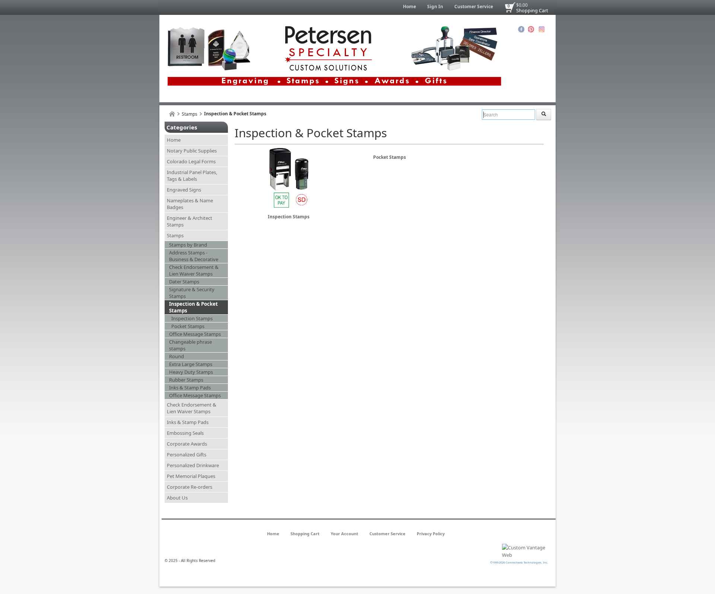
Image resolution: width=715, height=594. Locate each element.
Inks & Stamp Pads (190, 387)
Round (176, 356)
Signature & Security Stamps (191, 292)
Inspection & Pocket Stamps (193, 307)
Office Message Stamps (195, 334)
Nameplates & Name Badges (190, 204)
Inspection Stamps (192, 318)
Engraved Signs (184, 189)
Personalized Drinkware (193, 465)
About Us (177, 497)
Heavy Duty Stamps (191, 372)
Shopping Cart (532, 10)
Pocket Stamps (187, 326)
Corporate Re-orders (189, 487)
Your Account (344, 533)
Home (409, 6)
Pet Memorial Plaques (191, 476)
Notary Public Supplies (192, 150)
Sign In (435, 6)
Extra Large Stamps (190, 364)
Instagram (541, 29)
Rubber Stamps (186, 379)
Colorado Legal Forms (191, 161)
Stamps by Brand (188, 244)
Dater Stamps (184, 281)
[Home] (172, 114)
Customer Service (473, 6)
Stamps (189, 114)
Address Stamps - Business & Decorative (193, 256)
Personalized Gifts (186, 454)
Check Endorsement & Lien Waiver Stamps (194, 270)
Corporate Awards (187, 443)
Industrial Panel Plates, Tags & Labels (192, 175)
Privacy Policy (431, 533)
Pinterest (531, 29)
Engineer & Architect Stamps (189, 221)
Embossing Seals (185, 433)
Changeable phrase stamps (190, 345)
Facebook (521, 29)
